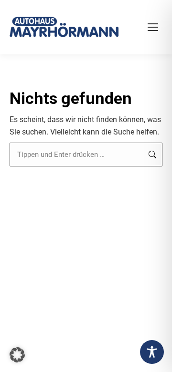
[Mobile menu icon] (152, 27)
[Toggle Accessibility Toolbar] (152, 352)
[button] (17, 355)
